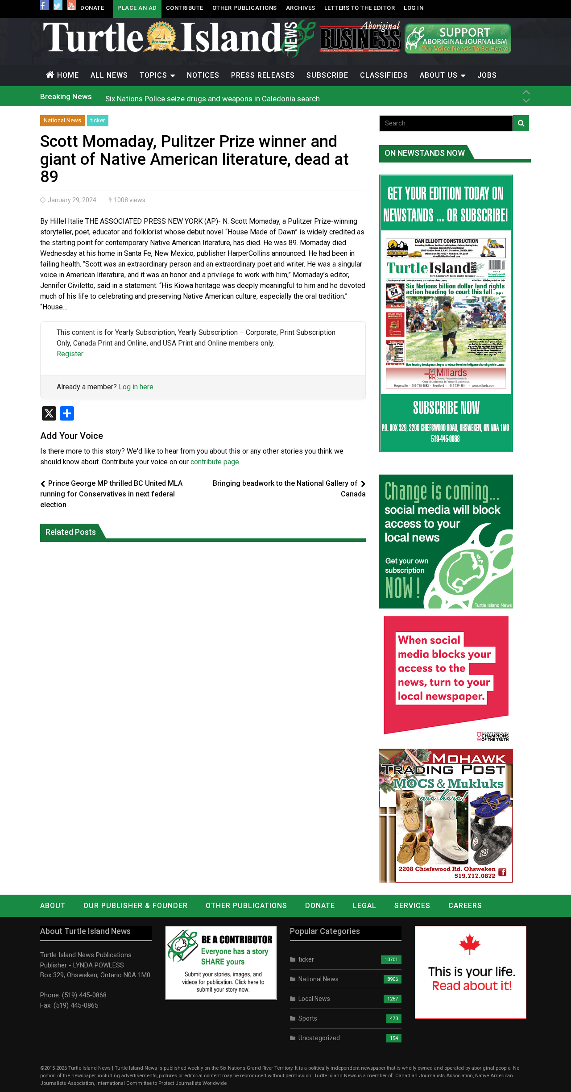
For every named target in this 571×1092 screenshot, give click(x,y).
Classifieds (384, 75)
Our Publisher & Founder (135, 905)
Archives (300, 7)
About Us (439, 75)
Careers (465, 905)
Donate (92, 7)
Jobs (487, 75)
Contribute (184, 7)
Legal (365, 905)
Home (68, 75)
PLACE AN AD (137, 7)
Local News (314, 998)
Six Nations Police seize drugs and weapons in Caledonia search (212, 96)
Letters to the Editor (359, 7)
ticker (98, 120)
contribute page (214, 462)
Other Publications (244, 7)
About (53, 905)
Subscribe (327, 75)
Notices (203, 75)
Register (70, 354)
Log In (413, 7)
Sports (307, 1018)
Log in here (136, 387)
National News (62, 120)
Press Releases (263, 75)
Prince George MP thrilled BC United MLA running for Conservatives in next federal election (111, 494)
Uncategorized (319, 1038)
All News (109, 75)
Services (412, 905)
